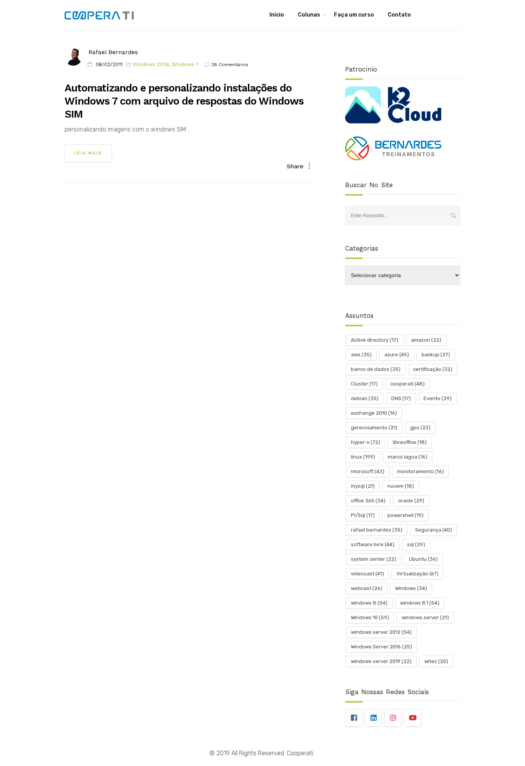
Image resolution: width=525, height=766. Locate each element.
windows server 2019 (381, 661)
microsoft (367, 471)
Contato (399, 15)
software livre (372, 544)
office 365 (368, 500)
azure (396, 354)
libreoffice (410, 442)
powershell (405, 515)
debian (365, 398)
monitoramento (420, 471)
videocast (367, 574)
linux (363, 457)
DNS (401, 398)
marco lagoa (407, 457)
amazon (426, 340)
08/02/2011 (109, 64)
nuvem (400, 486)
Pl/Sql (363, 515)
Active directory (374, 340)
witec (436, 661)
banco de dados (375, 369)
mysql (363, 486)
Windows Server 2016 (381, 647)
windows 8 (369, 603)
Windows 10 (370, 617)
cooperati (407, 384)
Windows (411, 588)
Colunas (309, 15)
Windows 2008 (151, 64)
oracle (411, 500)
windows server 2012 (381, 632)
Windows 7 (185, 64)
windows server (425, 617)
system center (373, 559)
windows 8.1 (419, 603)
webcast (366, 588)
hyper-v (365, 442)
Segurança (433, 530)
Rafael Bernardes (113, 52)
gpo (420, 427)
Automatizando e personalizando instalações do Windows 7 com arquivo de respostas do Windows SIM (184, 101)
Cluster (364, 384)
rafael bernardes (376, 530)
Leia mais (88, 153)
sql (416, 544)
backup (436, 354)
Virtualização (418, 574)
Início (276, 15)
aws (361, 354)
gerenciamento (374, 427)
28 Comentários (229, 64)
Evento (438, 398)
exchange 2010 (374, 413)
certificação (432, 369)
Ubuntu (423, 559)
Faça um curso (354, 15)
